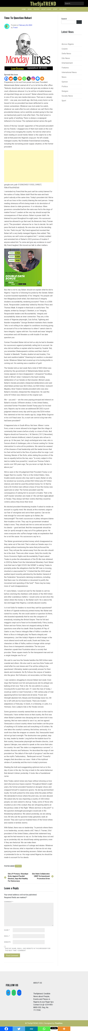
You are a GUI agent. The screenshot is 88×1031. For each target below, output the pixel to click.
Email (7, 936)
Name (7, 930)
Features (65, 68)
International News (69, 72)
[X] (29, 79)
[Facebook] (6, 79)
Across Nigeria (68, 44)
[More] (42, 79)
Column (65, 49)
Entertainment (67, 63)
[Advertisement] (29, 166)
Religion (65, 91)
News (30, 9)
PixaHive (58, 1023)
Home (24, 9)
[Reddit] (11, 79)
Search (64, 19)
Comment (8, 902)
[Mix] (20, 79)
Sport (55, 9)
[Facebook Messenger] (38, 79)
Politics (36, 9)
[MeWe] (15, 79)
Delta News (66, 53)
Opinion (18, 866)
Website (7, 942)
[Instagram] (33, 79)
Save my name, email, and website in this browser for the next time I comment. (27, 949)
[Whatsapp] (24, 79)
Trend (15, 27)
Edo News (62, 9)
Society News (46, 9)
